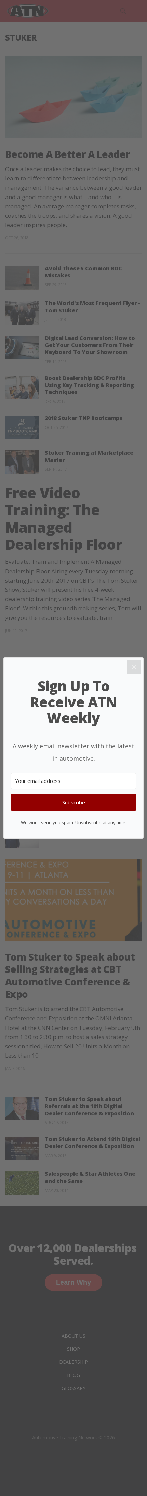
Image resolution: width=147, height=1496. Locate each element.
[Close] (134, 667)
